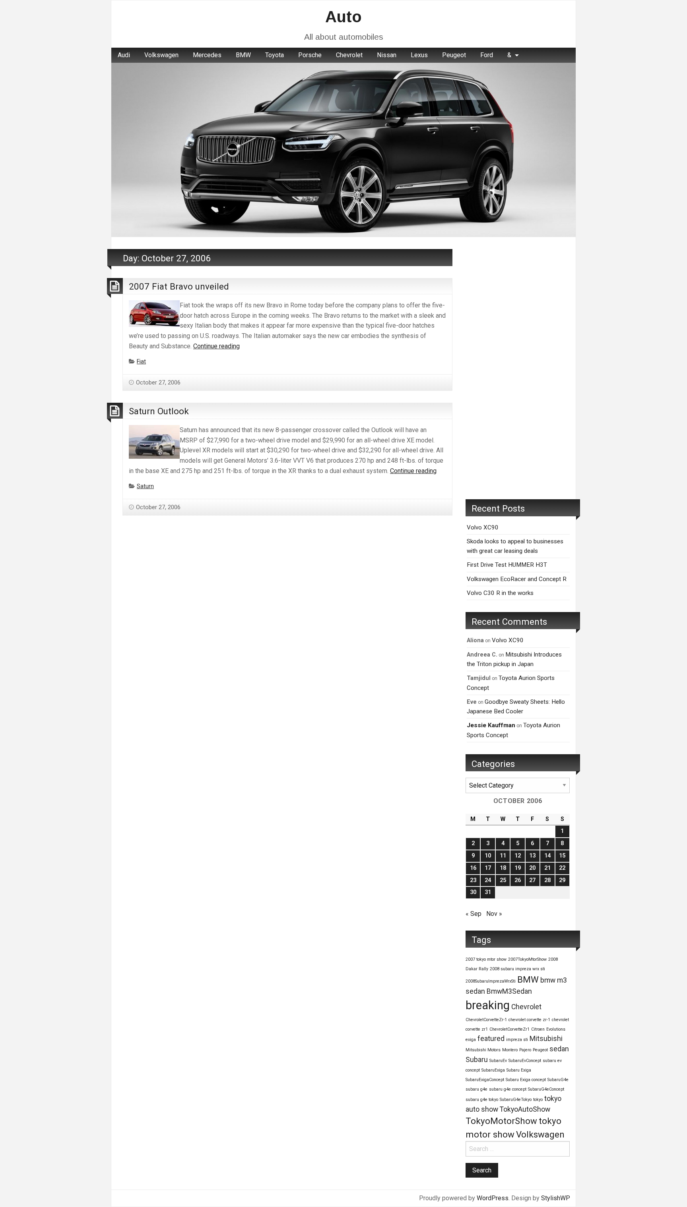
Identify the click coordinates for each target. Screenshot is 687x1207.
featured (491, 1039)
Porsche (310, 55)
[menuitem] (123, 55)
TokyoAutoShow (525, 1109)
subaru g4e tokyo (482, 1099)
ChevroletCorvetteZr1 (509, 1029)
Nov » (494, 913)
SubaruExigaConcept (485, 1079)
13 (532, 855)
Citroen (538, 1029)
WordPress (492, 1198)
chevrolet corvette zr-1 (529, 1019)
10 (488, 855)
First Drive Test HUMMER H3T (507, 564)
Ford (486, 55)
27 (532, 880)
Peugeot (454, 55)
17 (488, 868)
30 (473, 892)
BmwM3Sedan (509, 991)
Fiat (141, 361)
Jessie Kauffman (491, 725)
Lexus (419, 55)
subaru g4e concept (507, 1089)
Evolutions (555, 1029)
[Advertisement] (518, 368)
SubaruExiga (493, 1070)
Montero (510, 1050)
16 (473, 868)
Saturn (145, 486)
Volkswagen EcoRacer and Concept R (517, 579)
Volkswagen (161, 55)
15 (562, 855)
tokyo (538, 1099)
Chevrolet (349, 55)
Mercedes (207, 55)
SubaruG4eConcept (546, 1089)
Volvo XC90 (483, 527)
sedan (559, 1049)
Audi (124, 55)
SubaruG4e (558, 1079)
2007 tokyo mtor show (486, 959)
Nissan (386, 55)
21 (547, 868)
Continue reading (216, 346)
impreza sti (517, 1039)
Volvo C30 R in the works (500, 593)
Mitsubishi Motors (483, 1050)
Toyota (274, 55)
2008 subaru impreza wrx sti (517, 968)
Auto (343, 16)
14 (547, 855)
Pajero (525, 1050)
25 (503, 880)
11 (503, 855)
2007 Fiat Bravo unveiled (179, 286)
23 (473, 880)
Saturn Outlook (159, 411)
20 (532, 868)
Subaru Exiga (519, 1070)
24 (488, 880)
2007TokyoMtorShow (527, 959)
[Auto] (343, 149)
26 (517, 880)
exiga (471, 1039)
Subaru (477, 1060)
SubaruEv (498, 1060)
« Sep (473, 913)
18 (503, 868)
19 (517, 868)
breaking (488, 1005)
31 (488, 892)
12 (517, 855)
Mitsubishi (546, 1039)
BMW (243, 55)
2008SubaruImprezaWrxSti (491, 981)
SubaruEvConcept (524, 1060)
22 (562, 868)
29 (562, 880)
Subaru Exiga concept (526, 1079)
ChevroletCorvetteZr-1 (486, 1019)
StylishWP (555, 1198)
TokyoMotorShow (501, 1121)
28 (547, 880)
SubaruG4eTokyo (516, 1099)
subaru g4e (476, 1089)
